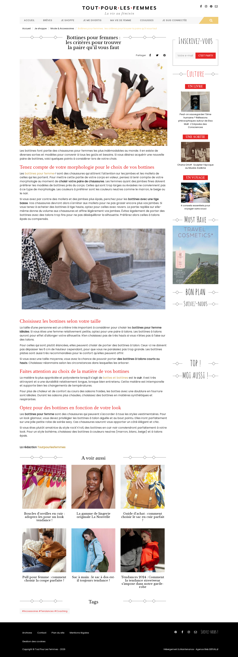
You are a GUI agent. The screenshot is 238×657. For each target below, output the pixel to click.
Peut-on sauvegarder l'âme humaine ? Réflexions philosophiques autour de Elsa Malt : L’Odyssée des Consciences (195, 121)
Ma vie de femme (120, 20)
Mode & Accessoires (62, 28)
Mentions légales (79, 632)
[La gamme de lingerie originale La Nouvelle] (93, 487)
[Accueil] (119, 10)
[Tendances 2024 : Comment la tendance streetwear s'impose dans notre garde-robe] (142, 550)
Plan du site (58, 632)
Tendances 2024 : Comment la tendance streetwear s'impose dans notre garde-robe (142, 582)
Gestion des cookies (33, 641)
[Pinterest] (211, 6)
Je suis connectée (174, 20)
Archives (27, 632)
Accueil (29, 20)
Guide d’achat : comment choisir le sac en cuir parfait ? (142, 517)
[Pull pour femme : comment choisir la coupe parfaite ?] (44, 550)
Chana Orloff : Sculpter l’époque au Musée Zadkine (195, 166)
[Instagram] (206, 6)
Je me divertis (92, 20)
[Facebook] (201, 6)
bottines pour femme (40, 173)
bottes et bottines (115, 378)
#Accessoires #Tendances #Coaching (44, 611)
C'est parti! (205, 55)
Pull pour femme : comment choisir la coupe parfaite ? (44, 578)
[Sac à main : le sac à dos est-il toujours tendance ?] (93, 550)
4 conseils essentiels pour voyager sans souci (195, 207)
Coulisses (147, 20)
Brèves (47, 20)
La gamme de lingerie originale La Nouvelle (93, 515)
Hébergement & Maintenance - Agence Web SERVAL (191, 649)
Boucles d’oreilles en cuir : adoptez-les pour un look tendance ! (44, 517)
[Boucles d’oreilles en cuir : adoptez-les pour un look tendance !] (44, 487)
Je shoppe (67, 20)
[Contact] (216, 6)
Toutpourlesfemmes (51, 447)
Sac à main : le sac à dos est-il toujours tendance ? (93, 578)
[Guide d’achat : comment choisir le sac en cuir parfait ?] (142, 487)
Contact (41, 632)
